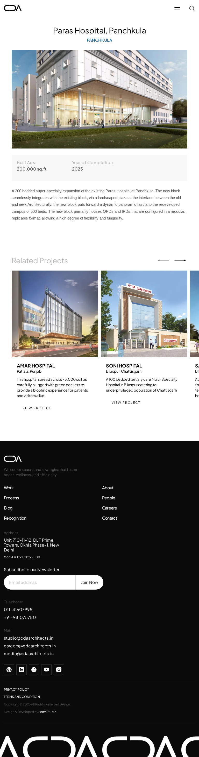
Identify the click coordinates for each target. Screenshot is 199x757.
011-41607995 (18, 609)
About (107, 487)
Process (11, 497)
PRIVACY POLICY (16, 689)
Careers (109, 507)
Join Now (89, 582)
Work (8, 487)
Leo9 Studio (47, 712)
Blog (8, 507)
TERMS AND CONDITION (22, 697)
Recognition (15, 517)
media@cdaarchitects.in (29, 653)
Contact (109, 517)
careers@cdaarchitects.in (30, 645)
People (108, 497)
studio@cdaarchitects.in (28, 638)
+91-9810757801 (21, 617)
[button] (163, 260)
